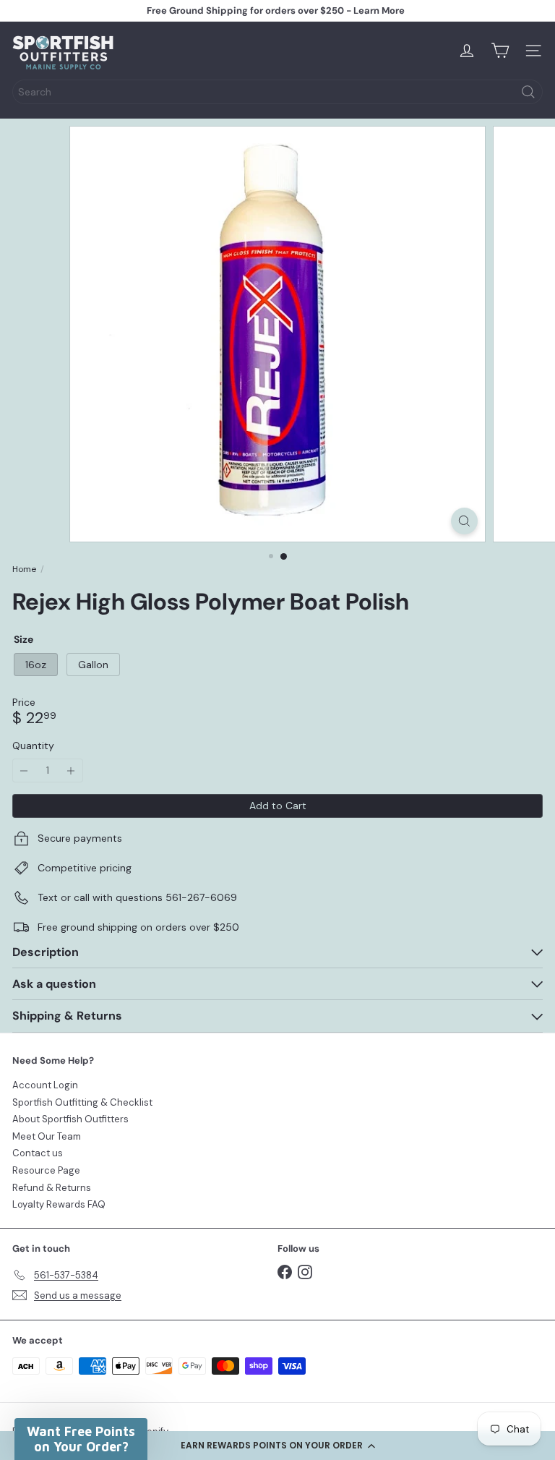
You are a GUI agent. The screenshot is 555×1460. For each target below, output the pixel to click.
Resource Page (46, 1170)
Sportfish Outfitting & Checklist (82, 1102)
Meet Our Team (46, 1136)
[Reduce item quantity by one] (24, 770)
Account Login (45, 1085)
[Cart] (500, 51)
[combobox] (277, 92)
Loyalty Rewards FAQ (59, 1204)
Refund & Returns (51, 1188)
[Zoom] (464, 521)
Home (24, 569)
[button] (277, 1445)
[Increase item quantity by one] (71, 770)
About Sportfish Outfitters (70, 1119)
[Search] (528, 92)
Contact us (37, 1153)
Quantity (33, 746)
